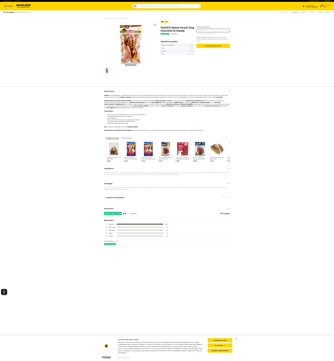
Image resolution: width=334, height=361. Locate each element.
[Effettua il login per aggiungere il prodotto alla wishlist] (155, 25)
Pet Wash (292, 17)
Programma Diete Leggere (294, 19)
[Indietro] (222, 138)
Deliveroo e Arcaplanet (296, 30)
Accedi (305, 15)
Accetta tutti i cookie (220, 340)
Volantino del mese (298, 17)
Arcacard (292, 19)
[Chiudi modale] (40, 18)
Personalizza (219, 345)
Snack (119, 18)
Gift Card (328, 12)
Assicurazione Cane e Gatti (297, 22)
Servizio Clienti (17, 0)
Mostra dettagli (122, 357)
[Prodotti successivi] (226, 197)
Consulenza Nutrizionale (296, 25)
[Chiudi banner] (236, 338)
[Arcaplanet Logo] (23, 6)
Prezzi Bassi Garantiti (292, 17)
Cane (114, 18)
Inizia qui (309, 19)
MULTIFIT (163, 24)
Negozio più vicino (8, 0)
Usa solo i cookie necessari (220, 350)
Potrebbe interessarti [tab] (112, 138)
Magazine (321, 12)
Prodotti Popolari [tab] (126, 138)
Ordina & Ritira (295, 12)
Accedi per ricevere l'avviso (213, 46)
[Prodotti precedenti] (222, 197)
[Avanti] (226, 138)
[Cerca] (135, 6)
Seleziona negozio (23, 33)
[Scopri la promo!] (318, 24)
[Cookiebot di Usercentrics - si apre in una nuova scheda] (106, 357)
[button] (130, 44)
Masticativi (126, 18)
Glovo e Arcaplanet (295, 28)
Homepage (107, 18)
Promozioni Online (277, 19)
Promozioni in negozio (278, 17)
